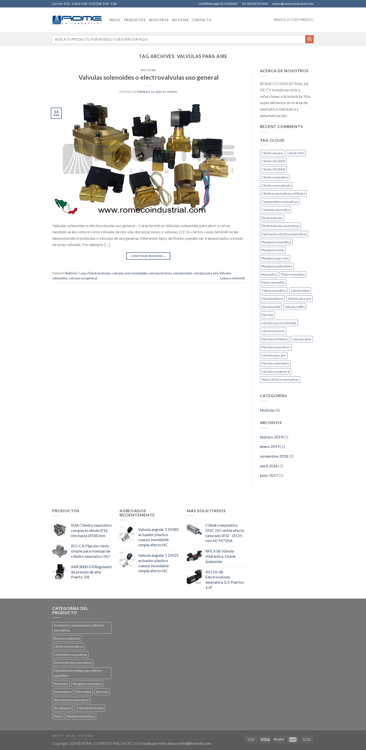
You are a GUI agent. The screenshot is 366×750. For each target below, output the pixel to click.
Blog (70, 736)
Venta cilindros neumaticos (280, 379)
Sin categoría (62, 708)
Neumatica (269, 274)
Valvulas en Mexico (274, 339)
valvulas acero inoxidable (129, 273)
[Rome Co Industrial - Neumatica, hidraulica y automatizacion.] (77, 19)
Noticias (148, 70)
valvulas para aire (205, 273)
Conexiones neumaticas (70, 655)
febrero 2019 (271, 437)
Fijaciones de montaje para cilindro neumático (78, 673)
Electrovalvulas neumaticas (280, 226)
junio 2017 (269, 475)
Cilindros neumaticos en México (283, 193)
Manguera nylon (272, 250)
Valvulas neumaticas (275, 347)
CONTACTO (201, 20)
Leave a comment (232, 278)
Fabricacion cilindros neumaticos (284, 234)
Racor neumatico (273, 282)
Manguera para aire (275, 258)
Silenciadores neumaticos (71, 700)
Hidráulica (61, 684)
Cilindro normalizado (276, 186)
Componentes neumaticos (279, 202)
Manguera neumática (276, 242)
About (57, 736)
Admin (172, 91)
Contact (86, 736)
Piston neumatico (293, 274)
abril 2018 (269, 465)
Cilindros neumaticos (68, 646)
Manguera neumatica (87, 684)
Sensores (102, 692)
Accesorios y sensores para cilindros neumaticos (79, 627)
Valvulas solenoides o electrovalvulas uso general (148, 77)
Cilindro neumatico (274, 177)
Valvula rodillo (295, 307)
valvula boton (300, 291)
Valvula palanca (272, 299)
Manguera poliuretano (276, 266)
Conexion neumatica (275, 210)
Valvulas (267, 315)
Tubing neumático (273, 291)
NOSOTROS (159, 20)
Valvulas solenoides (275, 363)
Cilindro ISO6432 (273, 169)
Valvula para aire (299, 299)
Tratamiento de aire (90, 708)
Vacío (57, 716)
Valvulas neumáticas (80, 716)
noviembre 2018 (274, 456)
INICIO (115, 20)
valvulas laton (182, 273)
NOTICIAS (180, 20)
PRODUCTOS (134, 20)
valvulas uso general (83, 278)
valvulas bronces (160, 273)
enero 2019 (269, 446)
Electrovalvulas (100, 273)
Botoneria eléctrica (67, 638)
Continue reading (149, 256)
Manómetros (63, 692)
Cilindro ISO (295, 153)
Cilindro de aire (272, 153)
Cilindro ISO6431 (273, 161)
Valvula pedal (270, 307)
